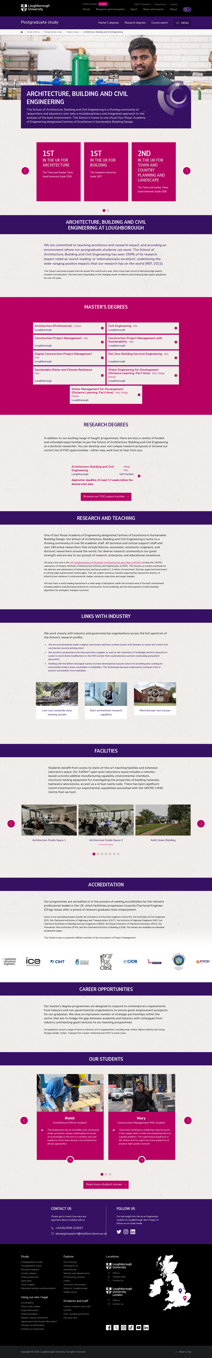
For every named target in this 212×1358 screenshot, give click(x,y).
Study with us (33, 32)
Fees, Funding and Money (76, 1314)
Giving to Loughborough (75, 1288)
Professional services (74, 1277)
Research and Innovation (110, 9)
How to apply (28, 1284)
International (69, 1269)
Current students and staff (76, 1306)
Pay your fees (70, 1317)
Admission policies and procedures (38, 1288)
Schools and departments (76, 1273)
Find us (116, 1273)
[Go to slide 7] (118, 854)
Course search (159, 22)
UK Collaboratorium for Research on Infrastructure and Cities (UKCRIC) (105, 562)
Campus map (119, 1276)
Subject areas (72, 32)
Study (86, 9)
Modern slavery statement (34, 1317)
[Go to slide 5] (110, 854)
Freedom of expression (32, 1329)
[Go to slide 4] (106, 854)
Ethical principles (29, 1314)
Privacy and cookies (31, 1306)
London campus (29, 1273)
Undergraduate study (32, 1262)
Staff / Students (142, 4)
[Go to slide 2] (108, 210)
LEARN (67, 1310)
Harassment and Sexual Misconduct (39, 1321)
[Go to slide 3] (102, 854)
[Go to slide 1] (104, 210)
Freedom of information (32, 1325)
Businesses (160, 4)
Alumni (173, 4)
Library (66, 1280)
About (173, 9)
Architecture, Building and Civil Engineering (103, 32)
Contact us (118, 1280)
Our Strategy (70, 1262)
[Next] (25, 171)
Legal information (30, 1310)
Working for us (70, 1265)
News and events (153, 9)
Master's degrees (108, 22)
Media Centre (70, 1292)
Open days (26, 1280)
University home (22, 32)
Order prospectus (30, 1277)
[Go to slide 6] (114, 854)
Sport (134, 9)
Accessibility (27, 1302)
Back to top (185, 1351)
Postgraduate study (53, 32)
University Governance (74, 1284)
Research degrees (135, 22)
